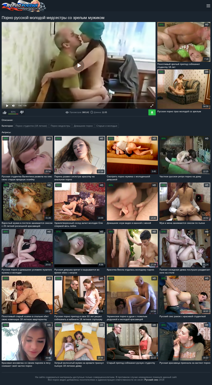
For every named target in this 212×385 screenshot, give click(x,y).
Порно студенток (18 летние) (31, 125)
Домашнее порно (83, 125)
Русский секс (151, 379)
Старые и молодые (106, 125)
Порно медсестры (60, 125)
